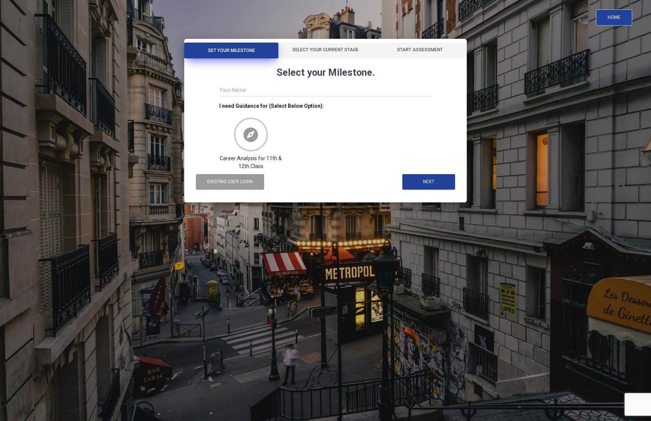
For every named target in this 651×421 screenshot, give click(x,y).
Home (614, 17)
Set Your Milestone (231, 50)
